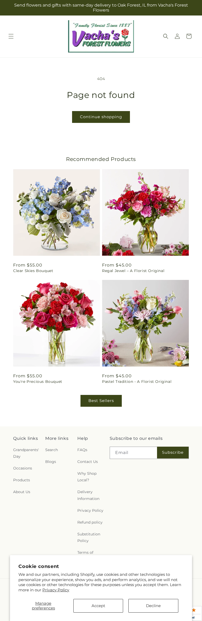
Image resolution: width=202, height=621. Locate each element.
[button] (11, 36)
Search (51, 449)
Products (21, 480)
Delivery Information (88, 495)
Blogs (50, 461)
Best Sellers (101, 400)
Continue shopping (101, 116)
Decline (153, 605)
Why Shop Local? (87, 476)
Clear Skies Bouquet (33, 270)
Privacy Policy (55, 589)
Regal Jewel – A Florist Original (133, 270)
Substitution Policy (88, 537)
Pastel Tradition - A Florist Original (136, 381)
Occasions (22, 468)
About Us (21, 491)
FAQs (82, 449)
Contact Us (87, 461)
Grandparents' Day (26, 453)
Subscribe (173, 452)
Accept (98, 605)
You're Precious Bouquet (37, 381)
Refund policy (90, 522)
